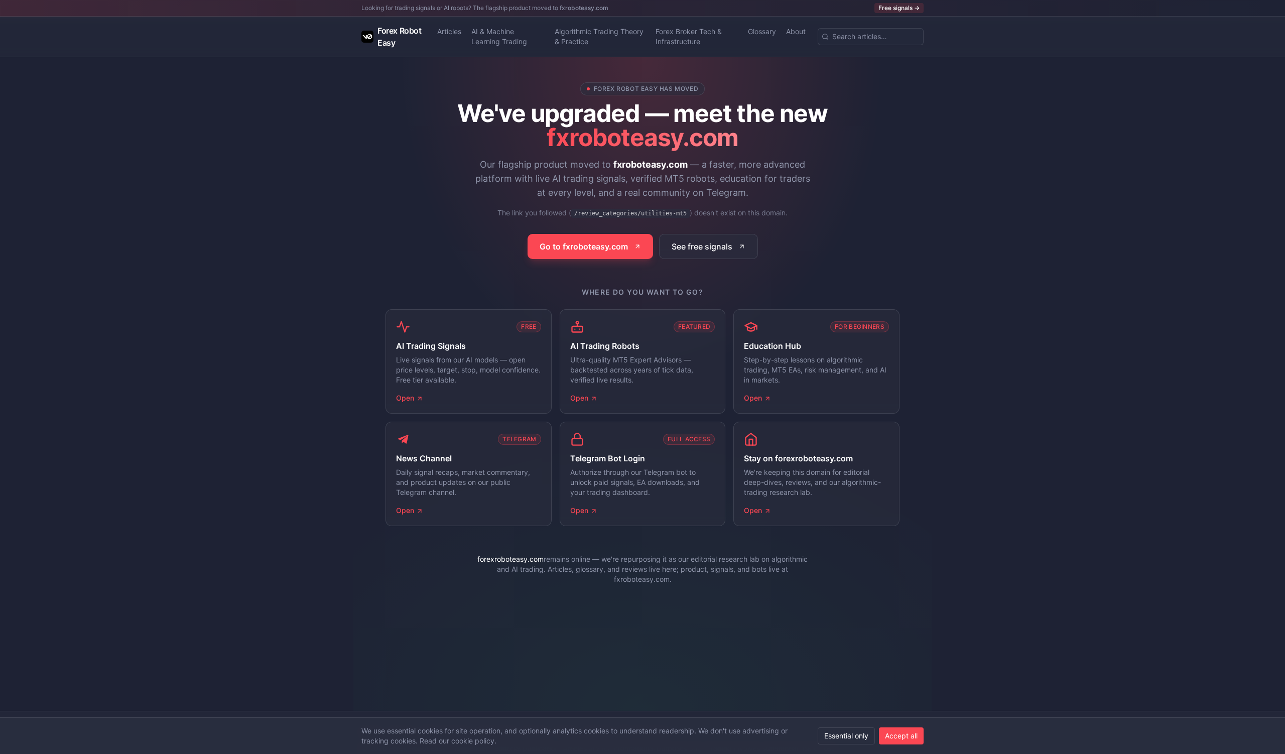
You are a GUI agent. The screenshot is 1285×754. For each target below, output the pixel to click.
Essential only (846, 735)
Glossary (762, 31)
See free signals (702, 246)
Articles (449, 31)
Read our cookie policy (457, 740)
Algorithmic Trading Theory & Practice (599, 36)
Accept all (901, 735)
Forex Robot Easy (399, 37)
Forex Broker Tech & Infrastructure (689, 36)
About (796, 31)
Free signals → (899, 8)
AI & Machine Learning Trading (499, 36)
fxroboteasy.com (584, 8)
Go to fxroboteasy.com (584, 246)
